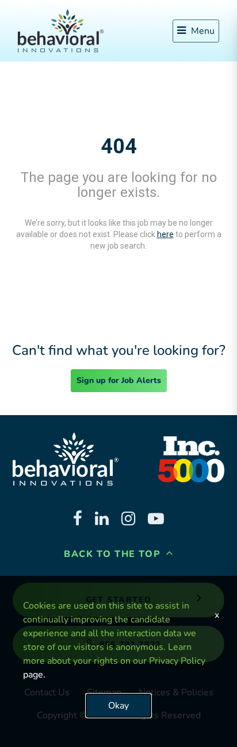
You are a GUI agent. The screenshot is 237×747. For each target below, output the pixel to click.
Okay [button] (118, 705)
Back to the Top (114, 554)
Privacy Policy (177, 661)
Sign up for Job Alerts (119, 380)
